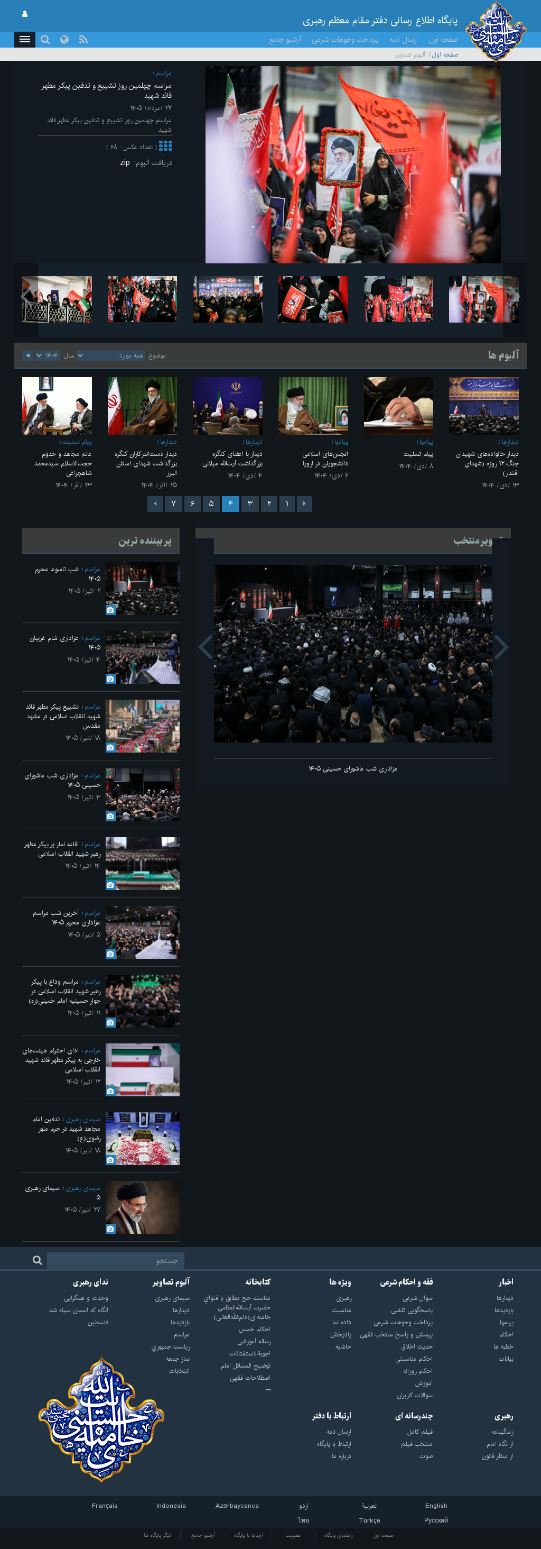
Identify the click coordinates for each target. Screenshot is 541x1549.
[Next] (155, 504)
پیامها (426, 442)
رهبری (504, 1416)
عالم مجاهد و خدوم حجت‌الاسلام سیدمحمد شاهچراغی (63, 463)
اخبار (506, 1282)
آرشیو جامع (285, 39)
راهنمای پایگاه (338, 1535)
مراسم (164, 73)
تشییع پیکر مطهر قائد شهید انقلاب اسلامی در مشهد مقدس (63, 716)
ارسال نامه (403, 39)
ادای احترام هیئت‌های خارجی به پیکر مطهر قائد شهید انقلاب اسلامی (61, 1060)
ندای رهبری (90, 1282)
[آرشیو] (230, 1390)
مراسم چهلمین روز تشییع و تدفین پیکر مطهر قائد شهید (106, 90)
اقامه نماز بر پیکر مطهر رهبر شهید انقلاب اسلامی (62, 849)
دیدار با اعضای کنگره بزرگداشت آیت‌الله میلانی (232, 459)
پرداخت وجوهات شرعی (345, 39)
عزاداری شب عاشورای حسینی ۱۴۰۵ (353, 769)
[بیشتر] (165, 147)
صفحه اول (443, 39)
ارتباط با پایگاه (248, 1535)
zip (127, 163)
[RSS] (83, 40)
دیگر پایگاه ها (158, 1535)
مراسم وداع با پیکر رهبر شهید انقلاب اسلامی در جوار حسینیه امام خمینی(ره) (64, 991)
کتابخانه (257, 1282)
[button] (24, 40)
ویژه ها (340, 1282)
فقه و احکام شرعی (406, 1282)
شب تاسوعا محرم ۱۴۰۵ (67, 574)
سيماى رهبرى (83, 1119)
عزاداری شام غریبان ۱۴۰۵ (65, 643)
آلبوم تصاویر (171, 1282)
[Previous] (304, 504)
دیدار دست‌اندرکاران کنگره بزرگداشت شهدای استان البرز (146, 463)
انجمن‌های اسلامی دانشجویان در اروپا (325, 459)
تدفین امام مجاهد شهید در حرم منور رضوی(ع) (66, 1128)
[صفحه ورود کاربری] (24, 14)
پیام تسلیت (418, 454)
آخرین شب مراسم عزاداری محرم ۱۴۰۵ (66, 918)
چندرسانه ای (414, 1416)
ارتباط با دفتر (331, 1416)
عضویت (293, 1535)
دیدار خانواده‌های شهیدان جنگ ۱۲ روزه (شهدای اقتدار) (487, 463)
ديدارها (510, 442)
